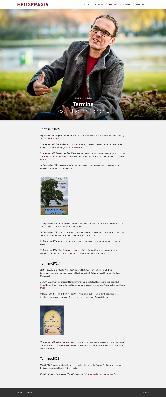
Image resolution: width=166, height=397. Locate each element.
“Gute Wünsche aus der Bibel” (53, 156)
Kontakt (141, 4)
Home (20, 392)
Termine (113, 4)
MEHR (43, 288)
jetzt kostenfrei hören (49, 138)
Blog (87, 4)
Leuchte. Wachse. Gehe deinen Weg (60, 345)
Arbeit (126, 4)
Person (99, 4)
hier (104, 253)
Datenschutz (28, 392)
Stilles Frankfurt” (76, 297)
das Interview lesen (74, 147)
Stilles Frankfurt (69, 253)
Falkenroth (94, 345)
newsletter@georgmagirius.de (102, 374)
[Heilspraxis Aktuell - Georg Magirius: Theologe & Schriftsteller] (49, 4)
